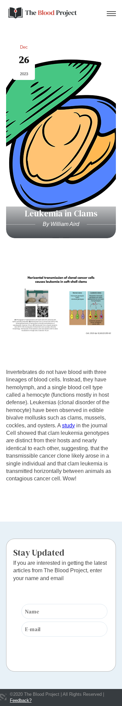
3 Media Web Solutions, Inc (3, 696)
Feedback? (21, 700)
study (68, 425)
